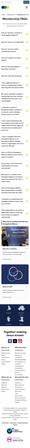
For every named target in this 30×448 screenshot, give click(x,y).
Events (3, 391)
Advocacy (4, 387)
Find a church (19, 396)
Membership (11, 15)
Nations (3, 355)
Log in (27, 2)
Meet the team (5, 353)
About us (5, 347)
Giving (3, 359)
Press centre (18, 387)
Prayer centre (5, 389)
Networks (4, 385)
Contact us (18, 383)
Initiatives (4, 383)
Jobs (16, 393)
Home (3, 15)
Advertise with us (20, 389)
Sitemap (15, 424)
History (3, 364)
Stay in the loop (19, 385)
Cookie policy (13, 422)
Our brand (18, 391)
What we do (6, 377)
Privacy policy (5, 422)
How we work (5, 357)
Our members (19, 375)
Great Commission (20, 398)
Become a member (20, 353)
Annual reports (5, 362)
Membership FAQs (20, 359)
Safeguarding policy (23, 422)
